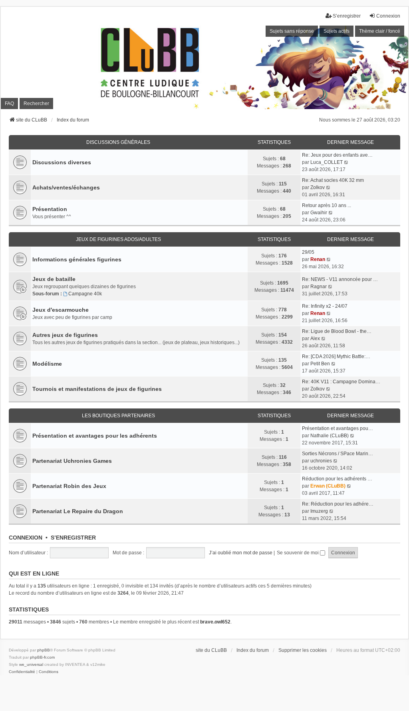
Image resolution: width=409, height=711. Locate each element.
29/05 (308, 252)
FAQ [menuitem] (9, 103)
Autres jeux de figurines (65, 335)
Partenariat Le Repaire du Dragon (77, 511)
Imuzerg (319, 511)
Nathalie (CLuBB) (329, 435)
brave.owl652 (215, 622)
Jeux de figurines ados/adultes (118, 239)
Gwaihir (318, 212)
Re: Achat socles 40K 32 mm (333, 180)
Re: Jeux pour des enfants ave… (337, 155)
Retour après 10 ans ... (326, 205)
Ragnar (318, 286)
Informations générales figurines (76, 259)
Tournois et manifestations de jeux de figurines (97, 389)
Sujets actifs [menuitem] (336, 31)
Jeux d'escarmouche (60, 310)
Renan (317, 259)
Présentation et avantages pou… (337, 428)
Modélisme (47, 363)
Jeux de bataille (53, 279)
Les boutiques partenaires (118, 415)
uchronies (321, 461)
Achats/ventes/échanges (66, 187)
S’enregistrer (73, 537)
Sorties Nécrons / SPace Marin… (337, 453)
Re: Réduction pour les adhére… (337, 504)
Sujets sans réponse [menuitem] (292, 31)
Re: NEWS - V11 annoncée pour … (340, 279)
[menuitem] (22, 671)
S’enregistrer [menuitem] (347, 16)
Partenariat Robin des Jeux (69, 486)
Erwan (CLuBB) (327, 486)
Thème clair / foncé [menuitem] (379, 31)
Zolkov (317, 187)
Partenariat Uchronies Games (72, 461)
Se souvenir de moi (298, 553)
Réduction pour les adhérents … (337, 479)
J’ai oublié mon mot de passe (240, 553)
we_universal (31, 664)
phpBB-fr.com (42, 657)
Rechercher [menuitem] (36, 103)
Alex (315, 338)
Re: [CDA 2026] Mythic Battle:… (336, 356)
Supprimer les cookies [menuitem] (302, 650)
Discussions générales (118, 142)
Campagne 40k (85, 294)
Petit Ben (320, 363)
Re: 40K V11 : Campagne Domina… (341, 381)
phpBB (43, 650)
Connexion (25, 537)
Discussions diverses (61, 162)
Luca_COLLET (326, 162)
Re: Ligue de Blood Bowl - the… (336, 331)
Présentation (49, 209)
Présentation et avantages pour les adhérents (94, 435)
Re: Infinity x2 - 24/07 (324, 306)
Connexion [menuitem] (388, 16)
